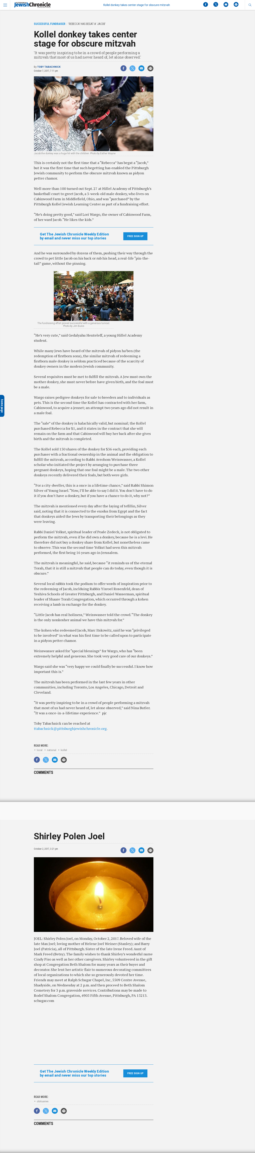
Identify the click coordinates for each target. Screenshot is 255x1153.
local (39, 750)
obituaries (42, 1101)
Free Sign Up (135, 236)
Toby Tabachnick (49, 66)
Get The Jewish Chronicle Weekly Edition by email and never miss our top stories (74, 236)
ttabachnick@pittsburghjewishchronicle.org (70, 728)
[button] (250, 5)
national (51, 750)
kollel (64, 750)
